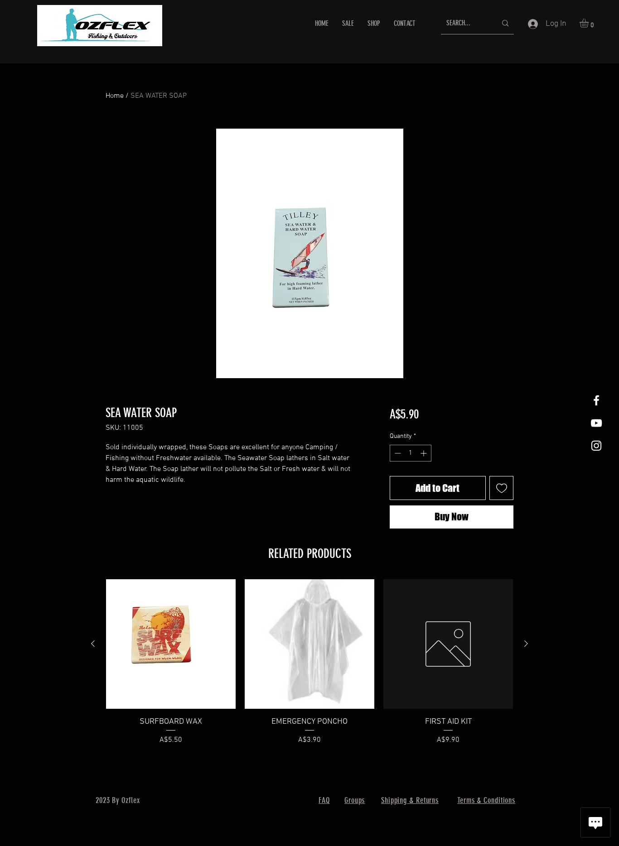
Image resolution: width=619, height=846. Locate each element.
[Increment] (424, 453)
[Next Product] (526, 643)
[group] (309, 668)
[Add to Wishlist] (501, 488)
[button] (589, 23)
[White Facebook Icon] (596, 400)
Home (115, 96)
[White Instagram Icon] (596, 445)
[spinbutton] (410, 453)
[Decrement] (396, 453)
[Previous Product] (92, 643)
